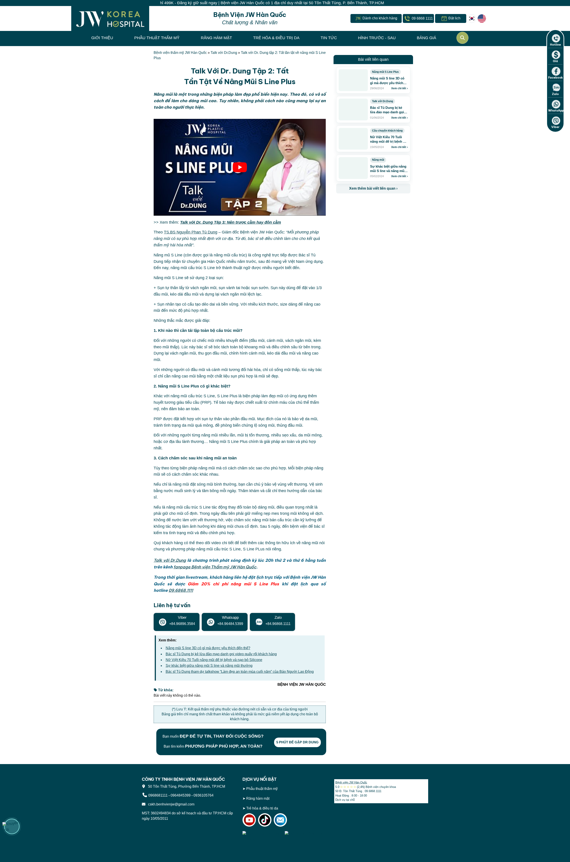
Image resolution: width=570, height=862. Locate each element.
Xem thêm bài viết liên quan (373, 188)
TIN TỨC (329, 38)
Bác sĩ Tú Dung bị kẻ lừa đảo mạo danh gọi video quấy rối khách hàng (221, 654)
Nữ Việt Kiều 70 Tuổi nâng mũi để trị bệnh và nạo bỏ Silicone (214, 660)
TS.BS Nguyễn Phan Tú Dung (190, 232)
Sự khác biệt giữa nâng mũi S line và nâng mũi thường (209, 665)
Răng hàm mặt (257, 798)
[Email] (280, 819)
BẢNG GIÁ (426, 38)
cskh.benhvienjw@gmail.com (170, 804)
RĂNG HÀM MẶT (216, 38)
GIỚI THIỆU (102, 38)
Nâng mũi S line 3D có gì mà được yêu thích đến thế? (208, 648)
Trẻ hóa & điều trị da (262, 808)
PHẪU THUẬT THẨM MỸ (156, 38)
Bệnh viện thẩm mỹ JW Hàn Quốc (180, 53)
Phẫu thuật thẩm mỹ (262, 788)
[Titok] (264, 819)
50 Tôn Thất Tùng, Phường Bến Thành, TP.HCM (185, 786)
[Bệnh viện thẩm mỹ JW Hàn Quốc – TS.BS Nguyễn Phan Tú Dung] (110, 18)
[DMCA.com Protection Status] (305, 836)
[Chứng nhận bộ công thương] (262, 836)
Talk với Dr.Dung (224, 53)
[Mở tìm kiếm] (462, 38)
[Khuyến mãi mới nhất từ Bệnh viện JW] (12, 826)
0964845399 (181, 795)
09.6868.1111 (181, 590)
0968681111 (158, 795)
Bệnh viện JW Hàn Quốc (351, 782)
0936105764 (203, 795)
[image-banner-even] (362, 203)
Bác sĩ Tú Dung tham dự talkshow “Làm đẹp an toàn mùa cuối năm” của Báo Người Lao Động (240, 671)
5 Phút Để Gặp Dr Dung (297, 742)
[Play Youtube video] (240, 167)
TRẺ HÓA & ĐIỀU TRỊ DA (276, 38)
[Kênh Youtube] (249, 819)
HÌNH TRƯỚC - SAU (377, 38)
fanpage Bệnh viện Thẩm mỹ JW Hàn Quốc (214, 567)
